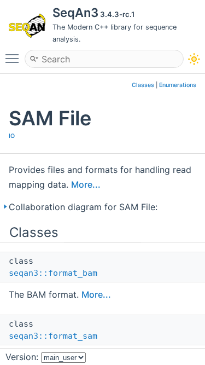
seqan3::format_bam (53, 273)
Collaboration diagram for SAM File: (83, 206)
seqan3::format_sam (53, 336)
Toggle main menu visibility (14, 58)
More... (86, 184)
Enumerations (177, 85)
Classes (143, 85)
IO (12, 136)
